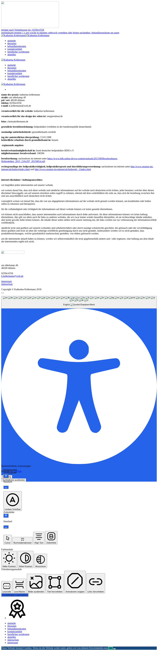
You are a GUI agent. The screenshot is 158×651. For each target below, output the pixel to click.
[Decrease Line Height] (5, 527)
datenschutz (7, 284)
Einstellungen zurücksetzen (14, 595)
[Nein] (114, 648)
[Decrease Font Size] (5, 487)
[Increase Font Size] (5, 476)
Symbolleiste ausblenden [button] (13, 480)
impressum (6, 281)
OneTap (17, 471)
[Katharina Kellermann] (25, 35)
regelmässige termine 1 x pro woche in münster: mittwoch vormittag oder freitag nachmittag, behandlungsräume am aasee (60, 32)
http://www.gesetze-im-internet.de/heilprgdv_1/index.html (63, 169)
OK (110, 648)
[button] (12, 501)
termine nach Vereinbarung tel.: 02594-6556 (22, 30)
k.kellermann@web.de (12, 276)
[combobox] (79, 302)
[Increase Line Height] (5, 516)
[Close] (2, 292)
